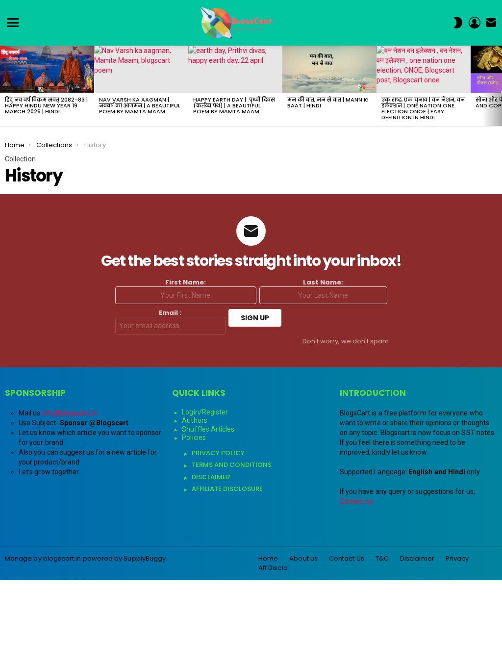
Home (268, 559)
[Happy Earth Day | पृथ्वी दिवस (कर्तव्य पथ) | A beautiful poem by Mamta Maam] (235, 69)
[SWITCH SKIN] (458, 22)
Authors (194, 420)
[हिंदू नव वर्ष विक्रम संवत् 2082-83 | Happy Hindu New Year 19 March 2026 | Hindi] (47, 69)
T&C (382, 559)
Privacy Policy (218, 453)
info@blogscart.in (69, 413)
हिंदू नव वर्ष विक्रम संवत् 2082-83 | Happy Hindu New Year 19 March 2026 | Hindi (46, 105)
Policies (194, 437)
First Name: (185, 283)
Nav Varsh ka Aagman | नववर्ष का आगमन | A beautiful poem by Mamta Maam (139, 105)
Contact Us (346, 559)
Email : (170, 313)
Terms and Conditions (232, 464)
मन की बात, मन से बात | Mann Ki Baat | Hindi (328, 102)
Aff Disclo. (273, 568)
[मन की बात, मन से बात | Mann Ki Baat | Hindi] (329, 69)
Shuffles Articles (208, 429)
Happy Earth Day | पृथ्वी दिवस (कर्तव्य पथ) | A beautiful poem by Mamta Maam (234, 105)
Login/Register (205, 412)
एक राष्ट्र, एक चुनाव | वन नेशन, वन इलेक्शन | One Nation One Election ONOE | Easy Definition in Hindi (423, 108)
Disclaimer (211, 477)
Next (497, 86)
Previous (5, 86)
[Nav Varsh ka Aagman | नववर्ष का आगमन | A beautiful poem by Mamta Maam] (141, 69)
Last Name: (323, 283)
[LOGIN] (474, 22)
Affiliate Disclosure (227, 488)
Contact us (357, 501)
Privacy (457, 559)
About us (303, 559)
